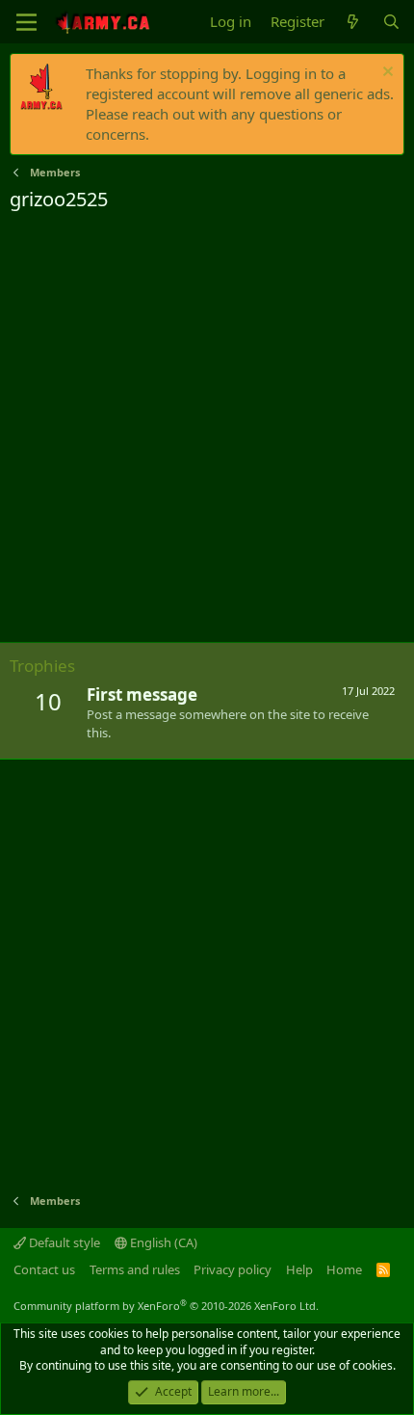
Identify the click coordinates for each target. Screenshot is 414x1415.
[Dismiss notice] (385, 74)
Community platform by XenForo (166, 1305)
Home (344, 1269)
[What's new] (353, 22)
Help (299, 1269)
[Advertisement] (207, 430)
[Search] (391, 22)
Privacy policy (233, 1269)
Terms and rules (135, 1269)
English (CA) (162, 1242)
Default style (63, 1242)
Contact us (44, 1269)
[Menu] (26, 22)
